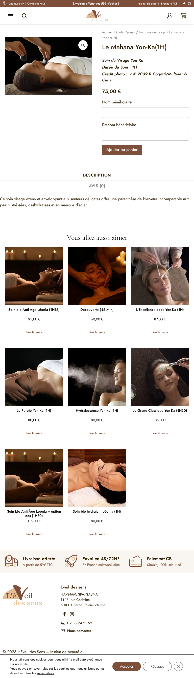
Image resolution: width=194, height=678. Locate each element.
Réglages (157, 666)
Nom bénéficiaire (117, 102)
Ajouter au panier (122, 149)
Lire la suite (34, 332)
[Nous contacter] (63, 630)
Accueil (107, 32)
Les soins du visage (152, 32)
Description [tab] (97, 175)
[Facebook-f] (64, 614)
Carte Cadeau (125, 32)
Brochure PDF (169, 4)
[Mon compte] (169, 15)
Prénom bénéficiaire (119, 125)
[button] (83, 45)
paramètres (45, 673)
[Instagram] (72, 614)
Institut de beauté (148, 4)
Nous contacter (79, 630)
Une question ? (27, 4)
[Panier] (183, 15)
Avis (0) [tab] (97, 186)
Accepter (126, 666)
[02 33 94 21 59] (63, 622)
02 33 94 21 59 (79, 622)
